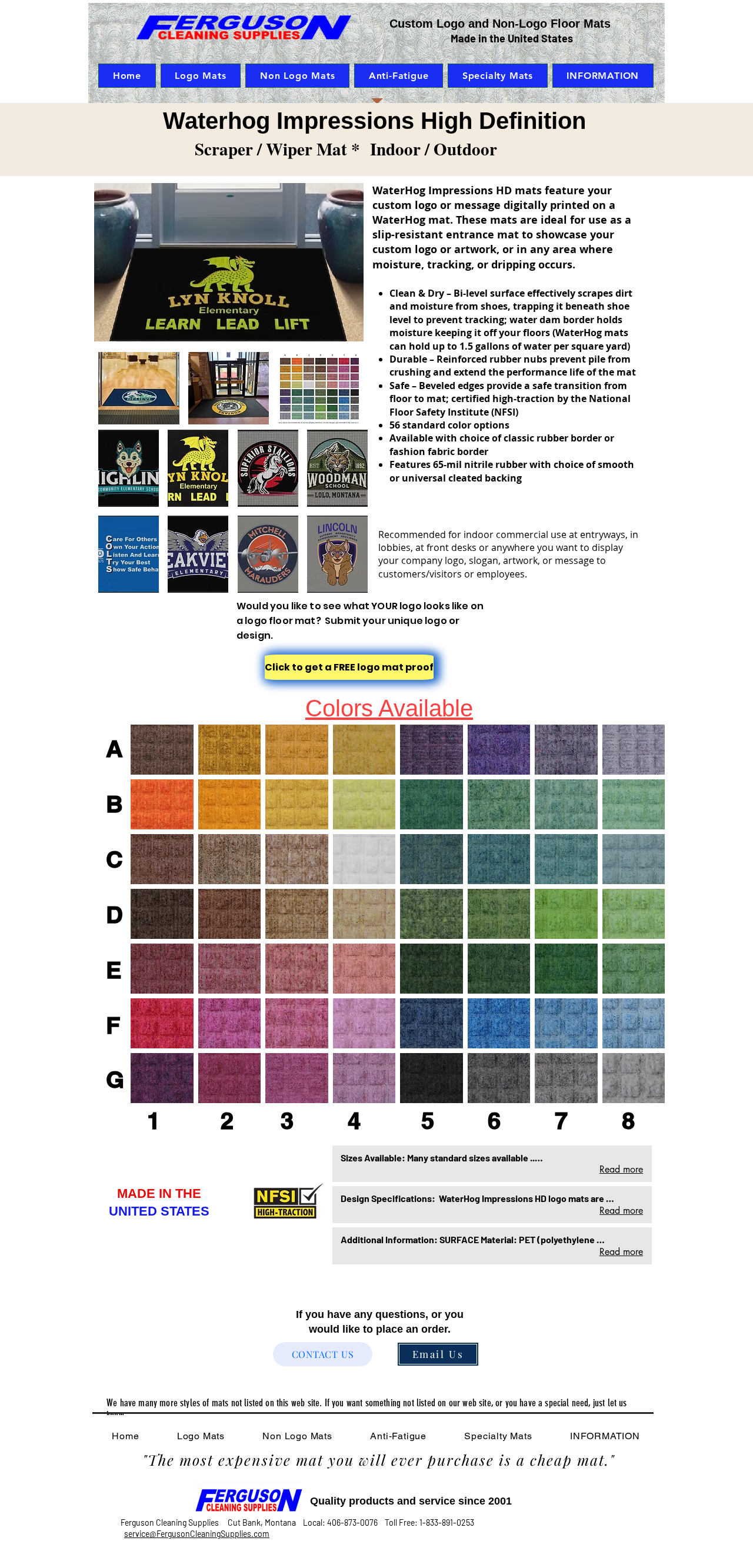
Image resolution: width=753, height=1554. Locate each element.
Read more (621, 1169)
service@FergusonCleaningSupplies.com (196, 1534)
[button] (138, 388)
